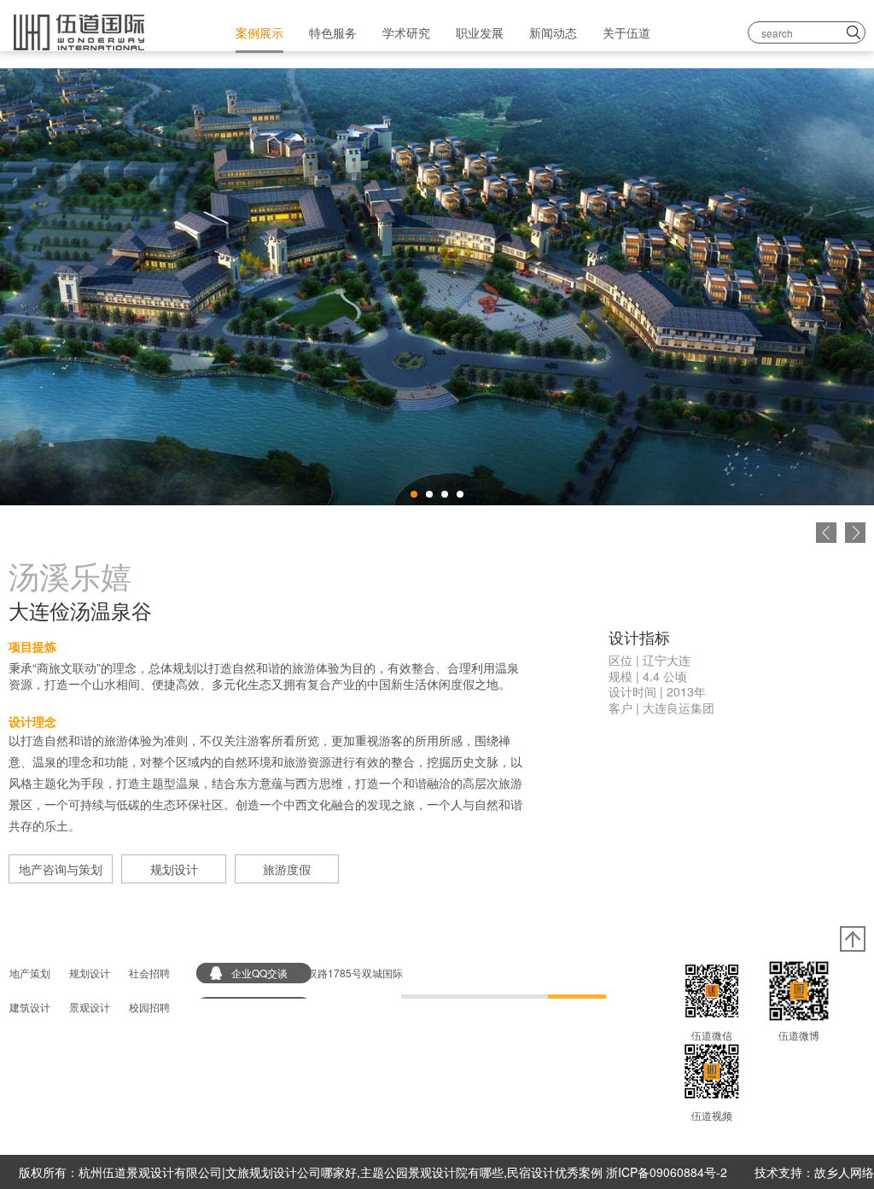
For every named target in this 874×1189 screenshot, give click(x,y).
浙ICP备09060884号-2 (666, 1171)
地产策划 (29, 972)
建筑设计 (29, 1007)
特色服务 (333, 32)
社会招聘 (149, 972)
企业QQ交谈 (259, 972)
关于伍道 (626, 32)
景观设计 (89, 1007)
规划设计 (174, 868)
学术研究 (406, 32)
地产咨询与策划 (60, 868)
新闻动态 (553, 32)
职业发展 (480, 32)
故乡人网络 (844, 1171)
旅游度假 (287, 868)
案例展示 (259, 32)
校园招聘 (149, 1007)
